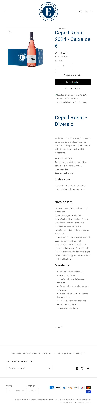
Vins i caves (16, 353)
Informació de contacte (83, 402)
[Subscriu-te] (49, 368)
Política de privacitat (84, 399)
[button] (5, 12)
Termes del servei (67, 402)
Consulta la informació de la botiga (71, 102)
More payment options (73, 88)
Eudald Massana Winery (28, 399)
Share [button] (60, 327)
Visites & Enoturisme (31, 353)
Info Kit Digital (79, 353)
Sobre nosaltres (48, 353)
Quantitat (58, 61)
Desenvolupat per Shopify (45, 399)
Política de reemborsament (65, 399)
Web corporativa (64, 353)
